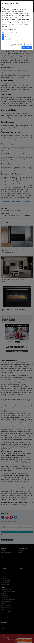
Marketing (8, 39)
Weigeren (28, 44)
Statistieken (8, 37)
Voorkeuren (8, 35)
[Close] (31, 3)
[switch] (3, 35)
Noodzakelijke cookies (12, 33)
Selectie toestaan (17, 44)
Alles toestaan (27, 48)
